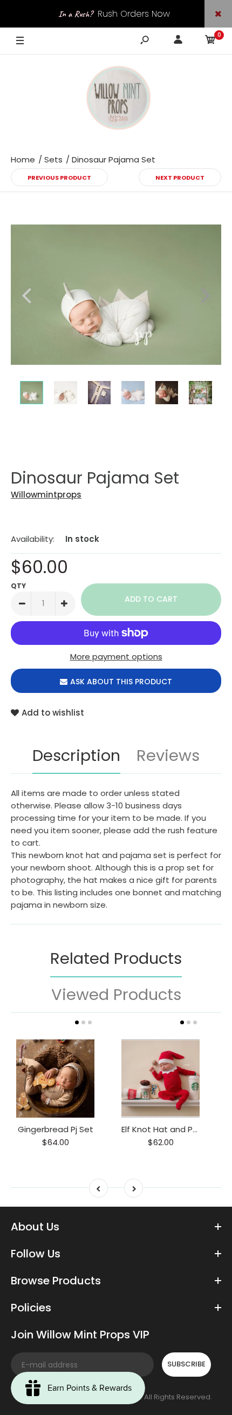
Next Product (179, 177)
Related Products (116, 958)
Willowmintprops (46, 494)
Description (76, 755)
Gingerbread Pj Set (55, 1129)
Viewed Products (116, 994)
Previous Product (59, 177)
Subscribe (186, 1364)
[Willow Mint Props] (116, 100)
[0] (210, 41)
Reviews (168, 755)
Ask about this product (121, 681)
